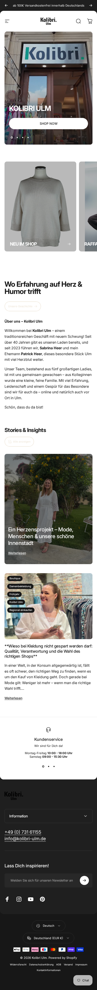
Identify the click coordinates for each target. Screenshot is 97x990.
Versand (68, 964)
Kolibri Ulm (16, 602)
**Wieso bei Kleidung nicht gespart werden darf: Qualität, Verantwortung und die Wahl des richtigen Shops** (48, 651)
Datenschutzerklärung (41, 964)
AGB (58, 964)
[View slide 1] (43, 766)
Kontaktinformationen (48, 970)
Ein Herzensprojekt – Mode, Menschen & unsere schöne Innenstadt (41, 536)
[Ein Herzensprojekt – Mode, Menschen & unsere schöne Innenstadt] (48, 509)
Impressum (81, 964)
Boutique (14, 578)
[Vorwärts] (91, 5)
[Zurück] (6, 5)
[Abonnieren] (84, 880)
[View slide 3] (54, 766)
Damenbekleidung (20, 586)
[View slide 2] (48, 766)
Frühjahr (14, 594)
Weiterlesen (17, 553)
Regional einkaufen (20, 610)
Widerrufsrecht (18, 964)
